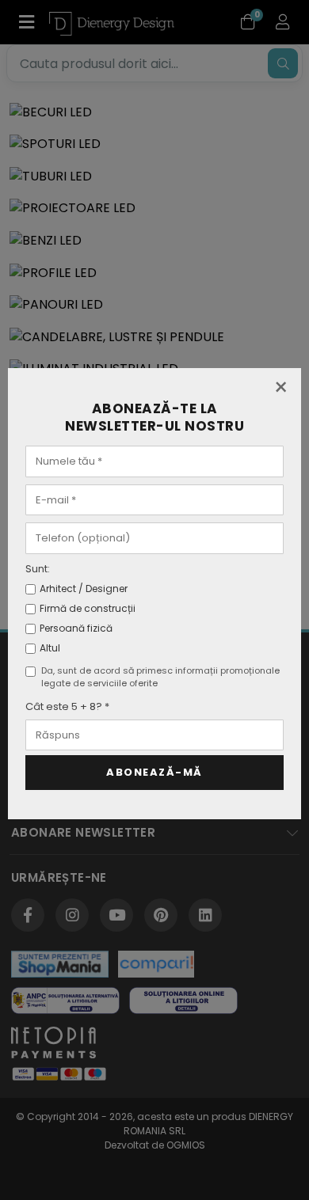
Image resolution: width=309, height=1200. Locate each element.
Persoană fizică (76, 628)
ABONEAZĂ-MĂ (154, 772)
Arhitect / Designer (84, 588)
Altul (50, 648)
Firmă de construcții (87, 608)
